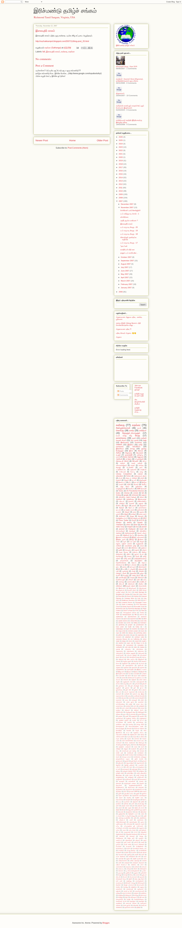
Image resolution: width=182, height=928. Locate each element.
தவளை (141, 781)
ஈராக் (118, 541)
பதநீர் (144, 816)
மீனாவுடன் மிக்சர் (122, 461)
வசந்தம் (133, 514)
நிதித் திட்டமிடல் (139, 808)
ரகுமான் (142, 877)
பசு (124, 569)
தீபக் (125, 791)
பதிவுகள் (141, 569)
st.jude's (144, 641)
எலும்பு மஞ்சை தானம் (124, 544)
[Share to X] (87, 48)
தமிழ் (140, 445)
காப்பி (126, 548)
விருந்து (120, 897)
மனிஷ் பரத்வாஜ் (134, 860)
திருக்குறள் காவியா (130, 783)
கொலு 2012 (140, 724)
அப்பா (144, 461)
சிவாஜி (118, 467)
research (118, 637)
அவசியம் (136, 661)
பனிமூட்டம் (122, 820)
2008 (121, 198)
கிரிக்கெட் (134, 548)
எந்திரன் (133, 679)
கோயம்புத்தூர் (120, 728)
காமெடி (141, 465)
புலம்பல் (136, 842)
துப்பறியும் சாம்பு (128, 793)
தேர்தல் (121, 508)
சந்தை (142, 734)
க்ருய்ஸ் (136, 550)
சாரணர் (131, 503)
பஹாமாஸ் (133, 469)
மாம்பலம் (144, 867)
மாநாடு (132, 577)
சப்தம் (134, 736)
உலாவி (123, 677)
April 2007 (125, 277)
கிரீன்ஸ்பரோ (119, 712)
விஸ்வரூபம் (133, 897)
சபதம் (128, 736)
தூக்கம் (144, 793)
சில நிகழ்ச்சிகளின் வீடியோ (140, 402)
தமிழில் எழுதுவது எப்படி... (138, 410)
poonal (144, 527)
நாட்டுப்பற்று (140, 803)
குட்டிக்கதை (132, 714)
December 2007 (127, 204)
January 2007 (126, 288)
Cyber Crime (142, 594)
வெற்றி (128, 899)
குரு (145, 714)
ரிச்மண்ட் (135, 461)
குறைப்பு (142, 716)
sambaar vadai (139, 637)
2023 (121, 147)
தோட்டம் (131, 508)
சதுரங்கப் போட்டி (138, 732)
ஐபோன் (144, 683)
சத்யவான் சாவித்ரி (121, 734)
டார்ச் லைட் (129, 767)
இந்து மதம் (121, 671)
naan (117, 633)
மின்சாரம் (141, 577)
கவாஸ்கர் (140, 702)
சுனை (135, 747)
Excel (134, 520)
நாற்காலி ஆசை (142, 805)
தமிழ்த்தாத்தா (120, 777)
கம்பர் (142, 546)
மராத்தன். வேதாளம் (138, 862)
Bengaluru (119, 594)
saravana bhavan (121, 639)
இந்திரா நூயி (120, 539)
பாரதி (133, 571)
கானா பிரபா (140, 704)
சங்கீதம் (122, 503)
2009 (121, 194)
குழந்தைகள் (142, 718)
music (142, 631)
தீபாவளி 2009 (133, 791)
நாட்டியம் (133, 567)
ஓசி (135, 688)
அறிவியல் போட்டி (128, 535)
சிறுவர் (126, 480)
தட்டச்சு (142, 769)
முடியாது (120, 873)
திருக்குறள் (142, 480)
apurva (125, 618)
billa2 (139, 618)
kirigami (130, 527)
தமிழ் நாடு (127, 558)
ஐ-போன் (137, 683)
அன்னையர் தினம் (140, 476)
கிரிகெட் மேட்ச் (138, 710)
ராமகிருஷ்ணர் (140, 881)
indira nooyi (120, 527)
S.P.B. (137, 610)
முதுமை (136, 873)
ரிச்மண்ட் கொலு (130, 883)
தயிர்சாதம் (128, 779)
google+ (130, 624)
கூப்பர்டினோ (119, 722)
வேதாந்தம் (133, 901)
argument (133, 618)
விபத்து (136, 895)
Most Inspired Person (125, 602)
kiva (137, 527)
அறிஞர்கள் (141, 659)
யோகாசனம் (133, 877)
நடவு (119, 801)
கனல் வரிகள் (136, 463)
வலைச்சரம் (119, 889)
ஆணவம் (118, 665)
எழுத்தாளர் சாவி (127, 681)
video (135, 647)
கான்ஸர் (128, 706)
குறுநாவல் (134, 716)
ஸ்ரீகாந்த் (135, 905)
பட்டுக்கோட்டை (121, 469)
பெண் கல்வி (127, 844)
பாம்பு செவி (132, 830)
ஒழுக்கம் (118, 688)
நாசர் (132, 803)
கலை (126, 700)
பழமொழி (125, 571)
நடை (117, 567)
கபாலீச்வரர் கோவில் (138, 696)
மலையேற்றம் (123, 577)
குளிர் (120, 550)
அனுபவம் (140, 457)
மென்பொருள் (120, 580)
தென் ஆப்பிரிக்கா (123, 795)
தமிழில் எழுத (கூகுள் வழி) (139, 395)
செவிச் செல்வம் (129, 755)
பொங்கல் (121, 850)
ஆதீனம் (118, 667)
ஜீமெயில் (120, 763)
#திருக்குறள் (132, 588)
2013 (121, 181)
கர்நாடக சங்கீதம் (131, 478)
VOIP (117, 614)
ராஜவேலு (129, 881)
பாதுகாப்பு (141, 828)
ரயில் (138, 580)
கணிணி (126, 694)
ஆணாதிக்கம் (129, 665)
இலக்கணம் (125, 442)
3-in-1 (129, 592)
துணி (119, 793)
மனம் (144, 858)
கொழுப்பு (128, 550)
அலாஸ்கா (140, 535)
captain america (123, 621)
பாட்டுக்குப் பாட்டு (121, 828)
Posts (121, 391)
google (126, 495)
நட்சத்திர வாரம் (129, 510)
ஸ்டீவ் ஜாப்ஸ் (126, 905)
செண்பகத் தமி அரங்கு (129, 751)
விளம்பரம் (131, 584)
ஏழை (124, 683)
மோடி (131, 875)
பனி (117, 571)
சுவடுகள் (133, 749)
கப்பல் (120, 478)
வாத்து (118, 893)
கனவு (129, 696)
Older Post (102, 140)
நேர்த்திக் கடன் (133, 814)
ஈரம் (129, 673)
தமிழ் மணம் (129, 775)
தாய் (141, 467)
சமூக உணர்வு (120, 738)
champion (119, 525)
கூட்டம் (142, 720)
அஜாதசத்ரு (119, 651)
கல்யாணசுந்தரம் (121, 465)
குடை (124, 714)
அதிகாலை (141, 651)
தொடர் (134, 563)
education (119, 476)
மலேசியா (133, 864)
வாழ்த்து (120, 895)
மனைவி (144, 860)
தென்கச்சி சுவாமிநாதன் (139, 795)
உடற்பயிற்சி (136, 673)
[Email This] (82, 48)
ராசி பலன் (119, 881)
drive (142, 525)
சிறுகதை (128, 453)
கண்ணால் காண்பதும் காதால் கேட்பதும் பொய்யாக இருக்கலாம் (130, 107)
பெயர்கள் (118, 846)
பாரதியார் (143, 469)
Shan (142, 610)
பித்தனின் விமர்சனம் (132, 834)
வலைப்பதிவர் (131, 582)
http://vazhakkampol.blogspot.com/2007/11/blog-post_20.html (62, 41)
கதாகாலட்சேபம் (120, 696)
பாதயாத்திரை (132, 828)
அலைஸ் (118, 661)
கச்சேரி (118, 546)
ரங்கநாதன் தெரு (121, 879)
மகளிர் (136, 854)
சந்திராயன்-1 (133, 734)
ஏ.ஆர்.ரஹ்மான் (140, 681)
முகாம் (118, 514)
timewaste (119, 645)
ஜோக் (126, 505)
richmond (135, 495)
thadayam (132, 529)
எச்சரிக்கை (124, 217)
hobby (137, 627)
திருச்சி (142, 783)
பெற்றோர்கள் (139, 846)
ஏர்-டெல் (118, 683)
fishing (118, 495)
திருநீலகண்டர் (120, 787)
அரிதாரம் (121, 659)
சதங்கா (71, 52)
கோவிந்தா (119, 730)
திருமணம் (143, 505)
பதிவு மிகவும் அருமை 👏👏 (126, 333)
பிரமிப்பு (144, 484)
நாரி (133, 805)
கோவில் (129, 730)
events (128, 622)
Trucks (142, 612)
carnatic (140, 522)
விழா (126, 897)
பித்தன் (127, 512)
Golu (138, 598)
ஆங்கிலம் (119, 499)
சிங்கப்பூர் (141, 742)
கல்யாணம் (119, 702)
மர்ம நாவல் (135, 440)
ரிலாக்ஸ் (118, 885)
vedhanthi (119, 647)
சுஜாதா (141, 503)
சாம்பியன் (119, 742)
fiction (128, 476)
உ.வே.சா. (122, 501)
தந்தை (118, 771)
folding (135, 622)
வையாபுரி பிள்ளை (131, 903)
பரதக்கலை (140, 820)
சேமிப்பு (118, 505)
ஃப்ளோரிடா (128, 649)
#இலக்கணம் (122, 588)
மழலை (141, 512)
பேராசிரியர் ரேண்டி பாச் (139, 848)
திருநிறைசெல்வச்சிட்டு (135, 785)
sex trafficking (134, 639)
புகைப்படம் (119, 840)
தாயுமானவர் (124, 561)
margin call (143, 629)
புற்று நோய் (124, 486)
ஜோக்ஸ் (118, 765)
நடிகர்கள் (127, 801)
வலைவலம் (120, 446)
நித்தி (117, 810)
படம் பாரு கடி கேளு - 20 (129, 227)
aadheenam (119, 616)
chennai (127, 493)
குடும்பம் (143, 548)
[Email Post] (77, 48)
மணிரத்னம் (132, 856)
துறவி (137, 793)
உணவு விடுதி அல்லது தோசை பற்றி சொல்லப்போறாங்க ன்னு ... (128, 324)
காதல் (133, 465)
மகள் (142, 854)
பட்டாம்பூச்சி (131, 569)
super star (130, 643)
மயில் (119, 862)
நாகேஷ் (126, 803)
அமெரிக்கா (136, 446)
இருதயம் (129, 671)
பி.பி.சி (136, 832)
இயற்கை (140, 539)
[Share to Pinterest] (91, 48)
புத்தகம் (137, 840)
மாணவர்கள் (119, 867)
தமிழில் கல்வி (120, 773)
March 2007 (126, 281)
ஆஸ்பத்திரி (130, 669)
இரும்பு (136, 671)
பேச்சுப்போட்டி (120, 848)
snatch (137, 641)
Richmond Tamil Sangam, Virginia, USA (54, 17)
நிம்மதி (124, 810)
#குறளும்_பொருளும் (131, 433)
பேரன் (128, 848)
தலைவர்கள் (132, 781)
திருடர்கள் (119, 785)
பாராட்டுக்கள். (142, 830)
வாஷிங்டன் (142, 582)
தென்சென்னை (121, 563)
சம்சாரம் (136, 738)
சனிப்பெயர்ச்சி (120, 736)
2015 (121, 174)
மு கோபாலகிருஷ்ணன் (132, 870)
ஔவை (131, 501)
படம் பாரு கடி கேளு (128, 435)
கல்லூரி (118, 548)
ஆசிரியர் (133, 663)
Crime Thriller (123, 520)
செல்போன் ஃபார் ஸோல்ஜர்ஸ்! (130, 210)
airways (118, 522)
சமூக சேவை (123, 552)
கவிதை (64, 52)
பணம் (139, 816)
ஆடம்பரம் (141, 663)
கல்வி (142, 478)
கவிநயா (142, 430)
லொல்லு (125, 887)
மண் (139, 856)
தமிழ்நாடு (130, 777)
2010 (121, 191)
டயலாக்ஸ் (141, 765)
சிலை (134, 744)
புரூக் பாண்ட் (127, 842)
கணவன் (118, 694)
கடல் (119, 692)
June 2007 (125, 271)
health (129, 627)
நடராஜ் (142, 565)
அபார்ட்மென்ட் (120, 655)
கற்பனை (123, 698)
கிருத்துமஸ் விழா (130, 712)
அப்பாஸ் (124, 657)
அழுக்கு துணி (127, 661)
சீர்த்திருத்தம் (142, 744)
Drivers (129, 596)
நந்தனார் (135, 801)
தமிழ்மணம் (119, 779)
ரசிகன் (130, 580)
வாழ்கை (136, 893)
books (118, 493)
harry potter (120, 627)
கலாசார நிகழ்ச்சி (139, 698)
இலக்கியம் (120, 449)
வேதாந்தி (141, 901)
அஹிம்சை (125, 663)
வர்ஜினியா (134, 887)
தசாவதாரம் (126, 769)
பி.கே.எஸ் (122, 472)
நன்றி (142, 801)
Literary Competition (124, 474)
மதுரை (128, 858)
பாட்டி (117, 826)
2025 (121, 140)
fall (43, 52)
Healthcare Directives (128, 600)
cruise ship (143, 621)
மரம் (145, 575)
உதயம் (135, 675)
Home (72, 140)
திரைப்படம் (122, 482)
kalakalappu (119, 629)
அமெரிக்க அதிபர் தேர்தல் (127, 497)
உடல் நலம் (133, 541)
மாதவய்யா (129, 867)
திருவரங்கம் (119, 789)
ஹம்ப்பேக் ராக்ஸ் (129, 907)
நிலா (136, 812)
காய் (134, 706)
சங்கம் (144, 550)
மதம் (145, 856)
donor (135, 525)
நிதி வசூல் (128, 808)
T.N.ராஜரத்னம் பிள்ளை (129, 612)
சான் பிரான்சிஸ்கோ (127, 740)
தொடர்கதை (119, 799)
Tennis (120, 491)
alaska (129, 522)
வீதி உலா (141, 897)
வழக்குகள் (140, 889)
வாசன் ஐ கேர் (128, 891)
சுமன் (142, 747)
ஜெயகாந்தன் (130, 763)
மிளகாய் (120, 870)
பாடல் (118, 457)
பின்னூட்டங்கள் (121, 573)
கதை (131, 430)
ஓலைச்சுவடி (119, 690)
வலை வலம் (142, 514)
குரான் (140, 714)
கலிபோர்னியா (141, 501)
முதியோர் (128, 873)
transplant (140, 645)
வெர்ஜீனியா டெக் (122, 518)
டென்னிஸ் (130, 467)
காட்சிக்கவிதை (120, 704)
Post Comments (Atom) (78, 148)
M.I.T (144, 600)
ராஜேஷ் (125, 514)
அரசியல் (119, 459)
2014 (121, 177)
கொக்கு (131, 724)
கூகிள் (134, 720)
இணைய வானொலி (122, 537)
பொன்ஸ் (126, 852)
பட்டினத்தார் (139, 459)
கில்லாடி (118, 714)
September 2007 (127, 261)
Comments (123, 395)
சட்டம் (127, 732)
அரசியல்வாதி (129, 533)
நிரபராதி (120, 812)
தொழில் (128, 799)
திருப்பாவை (131, 787)
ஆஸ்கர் (142, 667)
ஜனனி (127, 761)
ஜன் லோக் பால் (135, 761)
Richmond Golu (120, 608)
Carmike (127, 594)
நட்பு (130, 482)
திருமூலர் (141, 787)
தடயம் (134, 480)
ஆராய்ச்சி (134, 667)
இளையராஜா (142, 499)
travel (141, 529)
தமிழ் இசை (130, 773)
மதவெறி (120, 858)
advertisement (132, 616)
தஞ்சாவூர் (134, 769)
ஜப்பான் (144, 761)
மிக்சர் (135, 868)
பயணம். (118, 512)
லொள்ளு (120, 430)
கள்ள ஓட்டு (130, 702)
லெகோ (118, 887)
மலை (134, 512)
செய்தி (142, 751)
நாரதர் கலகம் (126, 805)
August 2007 (126, 264)
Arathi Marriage (139, 592)
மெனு (119, 875)
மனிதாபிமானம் (122, 860)
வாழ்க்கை (143, 893)
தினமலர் (118, 783)
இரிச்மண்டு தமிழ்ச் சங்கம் (65, 10)
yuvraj (118, 649)
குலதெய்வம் (119, 718)
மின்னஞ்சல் (143, 868)
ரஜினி (130, 879)
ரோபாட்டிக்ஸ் (140, 885)
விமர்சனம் (122, 516)
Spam (117, 612)
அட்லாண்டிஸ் (120, 531)
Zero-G (142, 614)
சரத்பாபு (135, 552)
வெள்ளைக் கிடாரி (121, 901)
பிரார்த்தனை (119, 838)
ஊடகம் (118, 679)
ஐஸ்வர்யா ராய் (123, 686)
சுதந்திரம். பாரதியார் (125, 747)
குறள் (126, 716)
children (119, 445)
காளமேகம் (134, 708)
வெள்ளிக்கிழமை (139, 899)
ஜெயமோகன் (140, 763)
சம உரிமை (141, 736)
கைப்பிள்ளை (139, 722)
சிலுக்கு (128, 744)
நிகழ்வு (144, 482)
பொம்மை (133, 852)
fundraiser (143, 622)
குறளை (120, 716)
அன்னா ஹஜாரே (130, 653)
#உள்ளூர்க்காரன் (123, 428)
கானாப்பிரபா (119, 706)
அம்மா (142, 497)
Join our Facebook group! (138, 388)
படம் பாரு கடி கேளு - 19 (129, 231)
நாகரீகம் (118, 803)
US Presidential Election (135, 491)
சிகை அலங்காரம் (130, 742)
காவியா (118, 710)
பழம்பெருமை (119, 824)
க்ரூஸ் (137, 730)
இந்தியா (130, 445)
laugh (127, 629)
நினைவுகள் (142, 567)
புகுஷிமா (141, 838)
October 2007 (126, 257)
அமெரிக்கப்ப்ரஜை (134, 657)
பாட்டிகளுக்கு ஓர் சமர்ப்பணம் (133, 826)
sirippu (124, 641)
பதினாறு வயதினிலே (124, 818)
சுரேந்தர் (118, 749)
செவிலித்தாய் (140, 755)
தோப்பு (144, 799)
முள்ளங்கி (143, 873)
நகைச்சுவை (121, 438)
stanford (120, 643)
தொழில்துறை (136, 799)
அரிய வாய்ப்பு (131, 659)
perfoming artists (141, 633)
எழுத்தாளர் (139, 544)
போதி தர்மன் (142, 852)
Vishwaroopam (126, 614)
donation (120, 622)
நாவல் (120, 808)
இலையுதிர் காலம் (53, 52)
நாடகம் (136, 482)
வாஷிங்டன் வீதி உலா (127, 250)
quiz (133, 635)
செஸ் (117, 757)
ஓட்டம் (141, 688)
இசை (131, 451)
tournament (129, 645)
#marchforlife (142, 586)
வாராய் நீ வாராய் (126, 893)
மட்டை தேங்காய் (120, 856)
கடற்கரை (143, 690)
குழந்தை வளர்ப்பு (131, 718)
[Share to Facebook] (89, 48)
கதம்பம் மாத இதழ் (138, 694)
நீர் (119, 569)
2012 (121, 184)
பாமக (124, 830)
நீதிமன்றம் (143, 812)
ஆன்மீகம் (126, 667)
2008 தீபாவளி (141, 489)
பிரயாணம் (139, 453)
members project (133, 631)
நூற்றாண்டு (122, 814)
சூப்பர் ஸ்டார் (138, 554)
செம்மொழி (119, 556)
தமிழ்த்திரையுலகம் (140, 558)
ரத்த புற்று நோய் (139, 879)
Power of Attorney (127, 604)
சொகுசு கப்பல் (126, 757)
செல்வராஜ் (119, 755)
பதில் (135, 818)
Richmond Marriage (134, 608)
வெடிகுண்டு (119, 899)
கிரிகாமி (127, 710)
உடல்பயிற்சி (121, 675)
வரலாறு (121, 582)
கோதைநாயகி (120, 726)
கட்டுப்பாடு (141, 692)
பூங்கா (142, 573)
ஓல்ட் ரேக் (128, 690)
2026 (121, 137)
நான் (117, 805)
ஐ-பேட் (130, 683)
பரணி (131, 820)
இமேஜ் (131, 539)
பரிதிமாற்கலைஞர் (121, 822)
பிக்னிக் (141, 571)
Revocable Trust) (139, 606)
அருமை (119, 337)
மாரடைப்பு (121, 868)
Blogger (106, 923)
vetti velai (128, 647)
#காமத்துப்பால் (135, 518)
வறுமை (142, 887)
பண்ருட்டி (140, 455)
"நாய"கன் (123, 246)
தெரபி (121, 797)
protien (128, 635)
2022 (121, 150)
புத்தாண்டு (133, 573)
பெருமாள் (128, 846)
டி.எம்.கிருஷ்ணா (139, 767)
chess (128, 525)
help (144, 440)
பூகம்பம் (118, 844)
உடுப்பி (129, 675)
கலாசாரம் (118, 700)
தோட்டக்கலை (132, 565)
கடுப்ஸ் (122, 463)
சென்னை (138, 442)
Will (135, 614)
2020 (121, 157)
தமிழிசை (141, 771)
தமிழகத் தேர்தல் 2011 (129, 771)
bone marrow (128, 457)
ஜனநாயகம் (119, 761)
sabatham (128, 637)
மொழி (125, 875)
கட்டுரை (128, 459)
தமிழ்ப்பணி (140, 777)
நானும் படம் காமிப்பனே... (129, 253)
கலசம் (130, 698)
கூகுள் (118, 455)
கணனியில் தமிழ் (130, 546)
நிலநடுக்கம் (129, 812)
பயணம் (121, 484)
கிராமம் (140, 451)
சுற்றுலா (126, 749)
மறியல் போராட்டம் (121, 864)
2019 (121, 161)
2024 (121, 144)
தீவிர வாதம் (143, 791)
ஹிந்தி (138, 907)
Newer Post (42, 140)
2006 (121, 292)
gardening (122, 624)
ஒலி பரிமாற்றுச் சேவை (137, 686)
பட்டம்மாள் (119, 816)
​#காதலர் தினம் (130, 586)
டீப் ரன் (118, 769)
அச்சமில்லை (139, 649)
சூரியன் (141, 749)
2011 (121, 188)
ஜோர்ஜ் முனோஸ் (129, 765)
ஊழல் (142, 541)
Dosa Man (121, 596)
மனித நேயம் (136, 575)
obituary (130, 633)
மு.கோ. (144, 870)
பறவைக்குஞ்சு (133, 822)
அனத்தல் (132, 531)
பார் (119, 832)
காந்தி (130, 704)
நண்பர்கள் (140, 510)
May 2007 (125, 274)
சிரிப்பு (129, 554)
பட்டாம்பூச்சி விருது (129, 816)
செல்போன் (130, 753)
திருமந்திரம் (138, 561)
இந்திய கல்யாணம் (138, 537)
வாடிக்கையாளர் (139, 891)
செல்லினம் (140, 753)
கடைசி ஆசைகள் (129, 692)
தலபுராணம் (143, 779)
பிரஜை (141, 836)
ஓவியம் (136, 690)
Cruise (134, 594)
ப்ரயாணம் (121, 854)
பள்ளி (128, 484)
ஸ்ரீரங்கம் (119, 586)
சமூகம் (129, 738)
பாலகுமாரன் (127, 832)
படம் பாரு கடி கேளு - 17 (129, 243)
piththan (120, 635)
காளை (142, 708)
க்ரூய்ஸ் (118, 480)
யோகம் (125, 877)
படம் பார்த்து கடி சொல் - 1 (129, 214)
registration (141, 635)
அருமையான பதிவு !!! (123, 329)
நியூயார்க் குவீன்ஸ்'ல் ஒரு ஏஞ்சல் (137, 810)
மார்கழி (129, 868)
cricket (135, 493)
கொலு (132, 449)
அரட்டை (144, 657)
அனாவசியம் (119, 653)
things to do (140, 643)
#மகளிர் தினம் (131, 590)
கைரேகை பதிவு (120, 724)
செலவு (129, 556)
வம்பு (144, 580)
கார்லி (117, 708)
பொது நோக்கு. (131, 850)
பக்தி (142, 814)
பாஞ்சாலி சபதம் (139, 824)
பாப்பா (117, 830)
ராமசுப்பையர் (119, 883)
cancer (140, 474)
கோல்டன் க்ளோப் (139, 728)
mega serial (121, 631)
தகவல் (134, 505)
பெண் (118, 575)
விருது (132, 516)
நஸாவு (124, 567)
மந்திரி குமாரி (137, 858)
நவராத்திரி (128, 455)
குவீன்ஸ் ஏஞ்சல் (124, 720)
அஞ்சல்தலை (130, 651)
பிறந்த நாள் (130, 838)
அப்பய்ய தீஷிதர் (132, 655)
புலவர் (142, 842)
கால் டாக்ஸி (125, 708)
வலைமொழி (129, 889)
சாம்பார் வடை (140, 740)
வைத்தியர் (119, 903)
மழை (141, 472)
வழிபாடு (118, 891)
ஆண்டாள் (140, 665)
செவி (137, 556)
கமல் (117, 698)
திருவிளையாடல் (139, 789)
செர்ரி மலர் (119, 753)
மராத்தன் (127, 862)
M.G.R (141, 520)
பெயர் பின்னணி (139, 844)
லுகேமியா (139, 486)
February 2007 (127, 284)
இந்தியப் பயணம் (141, 669)
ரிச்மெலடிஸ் (141, 883)
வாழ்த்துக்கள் (120, 489)
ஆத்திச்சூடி (130, 499)
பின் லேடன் (143, 834)
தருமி (135, 779)
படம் (139, 428)
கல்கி (142, 700)
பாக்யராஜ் (129, 824)
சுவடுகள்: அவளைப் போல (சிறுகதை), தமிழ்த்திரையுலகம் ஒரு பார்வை (129, 80)
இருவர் (142, 671)
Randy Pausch (126, 606)
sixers (130, 641)
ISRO (139, 600)
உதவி (134, 438)
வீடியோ (141, 584)
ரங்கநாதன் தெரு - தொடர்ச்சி (126, 66)
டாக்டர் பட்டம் (119, 767)
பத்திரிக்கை (143, 818)
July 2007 (125, 267)
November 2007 (127, 207)
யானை (137, 875)
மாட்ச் (141, 864)
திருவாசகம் (120, 93)
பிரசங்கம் (122, 836)
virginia (142, 647)
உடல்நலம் (144, 673)
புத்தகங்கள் (128, 840)
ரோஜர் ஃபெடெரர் (129, 885)
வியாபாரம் (143, 895)
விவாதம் (140, 516)
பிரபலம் (136, 484)
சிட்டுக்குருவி (120, 744)
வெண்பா (131, 489)
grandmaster (140, 624)
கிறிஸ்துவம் (141, 712)
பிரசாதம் (132, 836)
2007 (121, 201)
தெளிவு (129, 797)
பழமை (142, 822)
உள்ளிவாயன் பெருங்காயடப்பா (136, 677)
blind (145, 618)
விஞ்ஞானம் (128, 895)
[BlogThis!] (84, 48)
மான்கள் (136, 867)
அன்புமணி (141, 653)
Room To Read (128, 610)
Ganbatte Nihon (129, 598)
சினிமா (118, 453)
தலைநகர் (121, 781)
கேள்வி (130, 722)
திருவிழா (118, 791)
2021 (121, 154)
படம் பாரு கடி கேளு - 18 (129, 234)
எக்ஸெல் (125, 679)
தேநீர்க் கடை (139, 797)
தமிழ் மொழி (140, 775)
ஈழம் (124, 541)
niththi (123, 633)
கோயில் (129, 728)
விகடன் (121, 584)
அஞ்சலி (143, 495)
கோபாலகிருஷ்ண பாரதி (136, 726)
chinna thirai (133, 621)
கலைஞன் (134, 700)
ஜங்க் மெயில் (139, 759)
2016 (121, 171)
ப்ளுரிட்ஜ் (129, 854)
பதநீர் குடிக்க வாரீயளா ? (129, 221)
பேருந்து (126, 575)
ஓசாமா (127, 688)
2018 (121, 164)
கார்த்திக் (141, 706)
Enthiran (136, 596)
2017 (121, 167)
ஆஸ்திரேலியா (120, 669)
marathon (134, 629)
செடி (117, 751)
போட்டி (132, 472)
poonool (122, 529)
